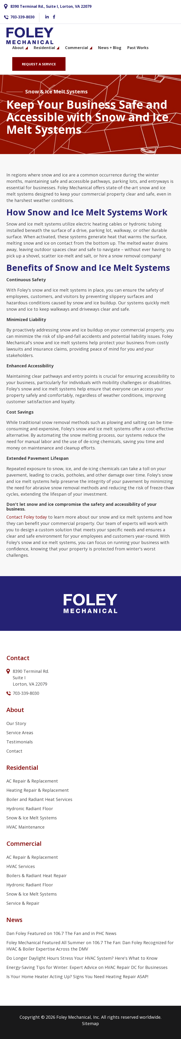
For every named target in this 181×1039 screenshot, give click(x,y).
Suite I (20, 677)
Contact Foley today (26, 517)
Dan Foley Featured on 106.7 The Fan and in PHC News (61, 933)
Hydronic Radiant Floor (29, 808)
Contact (14, 751)
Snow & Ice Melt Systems (31, 818)
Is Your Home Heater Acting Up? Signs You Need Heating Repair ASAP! (77, 976)
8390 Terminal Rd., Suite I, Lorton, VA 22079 (50, 6)
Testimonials (19, 742)
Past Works (137, 47)
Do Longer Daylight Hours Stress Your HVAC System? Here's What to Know (81, 958)
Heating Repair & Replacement (37, 790)
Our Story (16, 723)
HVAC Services (20, 866)
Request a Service (39, 64)
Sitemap (90, 1023)
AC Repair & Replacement (32, 781)
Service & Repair (22, 903)
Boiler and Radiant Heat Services (39, 799)
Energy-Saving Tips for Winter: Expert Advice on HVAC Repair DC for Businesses (87, 967)
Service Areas (19, 732)
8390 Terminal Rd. (31, 671)
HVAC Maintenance (25, 827)
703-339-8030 (22, 17)
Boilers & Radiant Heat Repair (36, 875)
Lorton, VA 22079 (30, 684)
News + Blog (109, 47)
